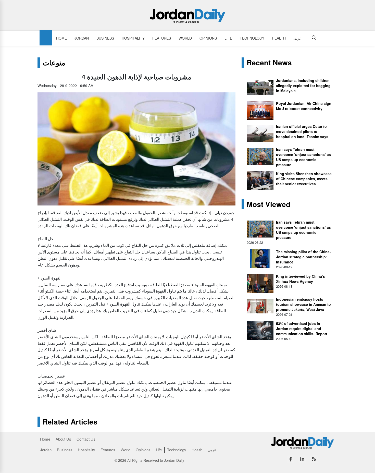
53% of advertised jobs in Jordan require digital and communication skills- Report (301, 328)
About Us (63, 439)
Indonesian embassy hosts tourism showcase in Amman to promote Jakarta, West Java (303, 304)
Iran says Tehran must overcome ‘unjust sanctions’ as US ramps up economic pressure (303, 157)
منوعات (54, 62)
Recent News (269, 62)
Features (161, 38)
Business (105, 38)
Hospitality (133, 38)
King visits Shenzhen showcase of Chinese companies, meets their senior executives (304, 178)
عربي (297, 38)
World (185, 38)
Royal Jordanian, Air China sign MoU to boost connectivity (303, 106)
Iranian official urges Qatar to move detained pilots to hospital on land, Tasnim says (302, 131)
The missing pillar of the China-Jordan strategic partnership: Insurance (303, 256)
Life (228, 38)
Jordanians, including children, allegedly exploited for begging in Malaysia (303, 85)
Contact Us (86, 439)
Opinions (208, 38)
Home (61, 38)
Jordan (81, 38)
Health (279, 38)
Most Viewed (268, 204)
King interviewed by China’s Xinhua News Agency (300, 279)
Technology (252, 38)
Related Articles (70, 421)
